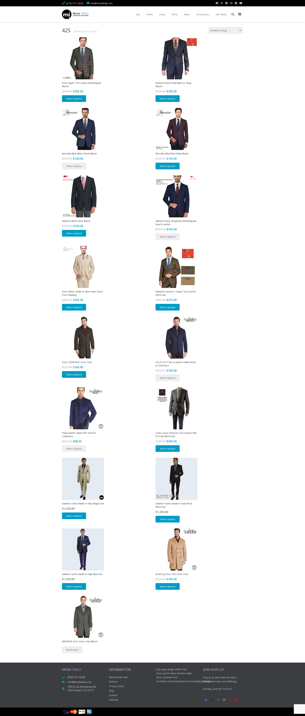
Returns (113, 681)
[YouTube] (240, 3)
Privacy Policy (116, 686)
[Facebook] (216, 3)
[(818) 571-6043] (65, 677)
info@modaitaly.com (80, 682)
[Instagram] (231, 3)
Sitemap (113, 699)
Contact (113, 695)
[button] (233, 14)
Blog (111, 690)
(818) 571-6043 (76, 677)
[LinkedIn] (226, 3)
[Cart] (239, 14)
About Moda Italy (118, 677)
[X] (221, 3)
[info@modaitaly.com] (65, 682)
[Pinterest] (236, 3)
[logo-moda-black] (75, 14)
